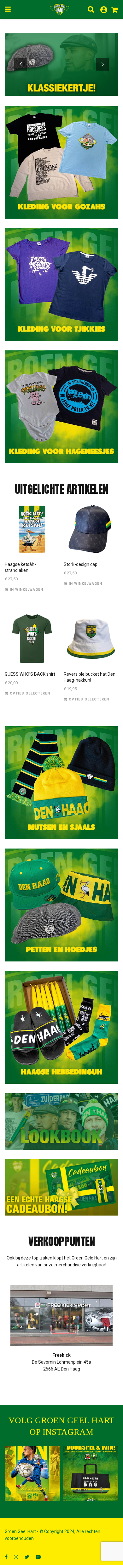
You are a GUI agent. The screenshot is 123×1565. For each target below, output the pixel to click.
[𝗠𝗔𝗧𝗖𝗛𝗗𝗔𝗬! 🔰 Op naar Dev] (32, 1473)
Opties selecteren (30, 693)
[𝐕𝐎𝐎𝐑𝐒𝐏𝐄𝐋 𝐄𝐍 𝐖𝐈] (90, 1473)
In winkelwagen (26, 590)
